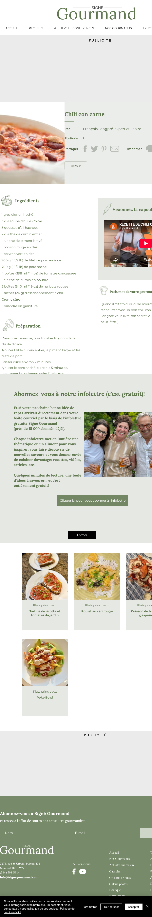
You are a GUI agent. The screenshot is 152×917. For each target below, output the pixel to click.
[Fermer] (147, 906)
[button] (82, 535)
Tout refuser (111, 907)
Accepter (133, 907)
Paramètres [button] (90, 907)
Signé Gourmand (42, 423)
